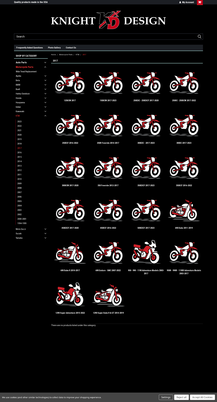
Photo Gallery (54, 47)
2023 (19, 121)
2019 (19, 139)
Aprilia (18, 76)
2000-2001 (21, 219)
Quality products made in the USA (31, 2)
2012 (19, 170)
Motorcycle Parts (24, 67)
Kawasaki (20, 111)
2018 (19, 143)
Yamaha (19, 238)
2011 (19, 174)
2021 (19, 130)
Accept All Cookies (202, 397)
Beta (18, 80)
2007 (19, 192)
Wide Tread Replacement (26, 71)
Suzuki (19, 233)
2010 (19, 179)
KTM (18, 115)
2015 (19, 157)
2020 (19, 135)
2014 (19, 161)
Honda (18, 98)
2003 (19, 210)
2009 (19, 183)
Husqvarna (20, 102)
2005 (19, 201)
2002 (19, 214)
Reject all (181, 397)
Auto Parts (21, 62)
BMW (18, 84)
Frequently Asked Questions (29, 47)
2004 (19, 205)
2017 (19, 148)
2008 (19, 188)
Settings (165, 397)
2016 (19, 152)
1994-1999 (21, 223)
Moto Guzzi (21, 229)
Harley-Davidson (23, 93)
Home (53, 55)
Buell (18, 89)
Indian (18, 107)
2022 (19, 126)
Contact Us (71, 47)
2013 (19, 165)
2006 (19, 196)
